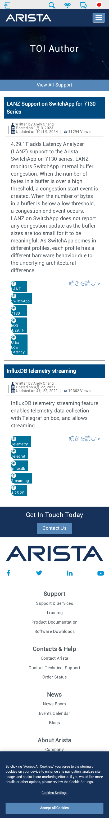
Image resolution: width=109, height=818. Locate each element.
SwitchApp (20, 301)
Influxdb (18, 469)
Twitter (39, 573)
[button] (52, 5)
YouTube (100, 573)
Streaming (20, 481)
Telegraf (18, 456)
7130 (15, 313)
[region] (54, 784)
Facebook (8, 573)
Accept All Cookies (54, 808)
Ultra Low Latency (18, 347)
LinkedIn (70, 573)
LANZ (16, 289)
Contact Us (54, 528)
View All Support (54, 85)
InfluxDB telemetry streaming (41, 371)
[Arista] (28, 18)
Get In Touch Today (54, 515)
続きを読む (82, 283)
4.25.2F (17, 493)
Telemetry (19, 444)
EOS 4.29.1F (17, 328)
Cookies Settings (54, 793)
